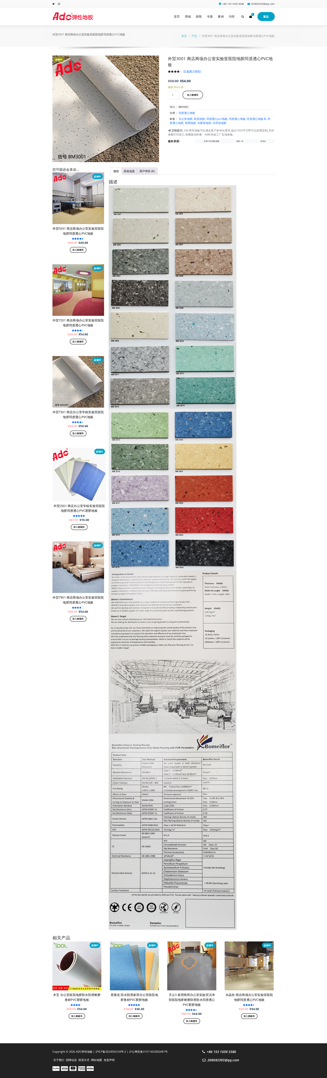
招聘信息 (71, 1060)
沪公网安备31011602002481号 (148, 1051)
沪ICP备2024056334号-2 (111, 1051)
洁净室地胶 (219, 123)
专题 (210, 16)
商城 (188, 16)
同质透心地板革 (256, 119)
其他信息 (129, 171)
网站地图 (96, 1060)
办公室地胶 (185, 119)
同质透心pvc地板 (217, 119)
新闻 (199, 16)
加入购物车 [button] (78, 249)
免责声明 (109, 1060)
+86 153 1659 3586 (221, 1051)
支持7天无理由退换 (211, 141)
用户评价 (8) (147, 171)
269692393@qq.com (223, 1060)
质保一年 (240, 141)
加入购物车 (193, 94)
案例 (221, 16)
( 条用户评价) (192, 71)
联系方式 (84, 1060)
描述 (116, 171)
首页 (177, 16)
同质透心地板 (187, 113)
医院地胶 (199, 119)
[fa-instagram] (59, 3)
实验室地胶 (204, 123)
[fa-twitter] (53, 3)
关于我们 (58, 1060)
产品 (194, 36)
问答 (232, 16)
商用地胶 (190, 123)
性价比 (263, 141)
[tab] (116, 171)
